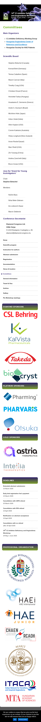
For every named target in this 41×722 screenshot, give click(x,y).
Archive (6, 288)
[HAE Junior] (20, 617)
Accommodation (9, 264)
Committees (7, 274)
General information (10, 278)
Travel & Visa (7, 283)
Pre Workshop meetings (11, 298)
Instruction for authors (11, 250)
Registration (7, 259)
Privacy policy (23, 719)
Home (5, 240)
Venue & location (9, 269)
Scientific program (9, 245)
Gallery (5, 293)
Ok (15, 719)
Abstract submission (10, 254)
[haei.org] (20, 596)
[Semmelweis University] (20, 567)
